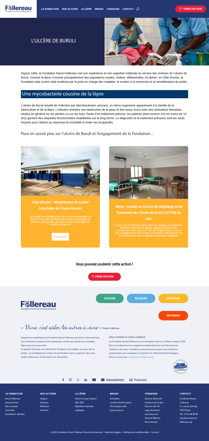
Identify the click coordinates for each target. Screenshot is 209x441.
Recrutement (151, 422)
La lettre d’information (121, 403)
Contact (128, 9)
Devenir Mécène (152, 418)
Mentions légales (113, 432)
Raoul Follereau (12, 399)
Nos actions (70, 9)
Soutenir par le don (154, 403)
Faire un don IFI (152, 406)
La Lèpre (86, 9)
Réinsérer (44, 406)
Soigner (109, 298)
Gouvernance (11, 403)
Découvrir (60, 236)
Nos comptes (11, 406)
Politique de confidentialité (136, 432)
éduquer (141, 298)
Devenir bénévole (153, 399)
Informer (44, 410)
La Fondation (50, 9)
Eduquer (44, 403)
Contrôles (10, 410)
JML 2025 (79, 403)
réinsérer (173, 298)
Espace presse (116, 410)
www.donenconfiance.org (141, 357)
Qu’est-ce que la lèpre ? (86, 399)
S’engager (113, 9)
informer (173, 315)
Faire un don (193, 9)
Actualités (115, 399)
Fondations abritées (15, 414)
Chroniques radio (118, 406)
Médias (99, 9)
